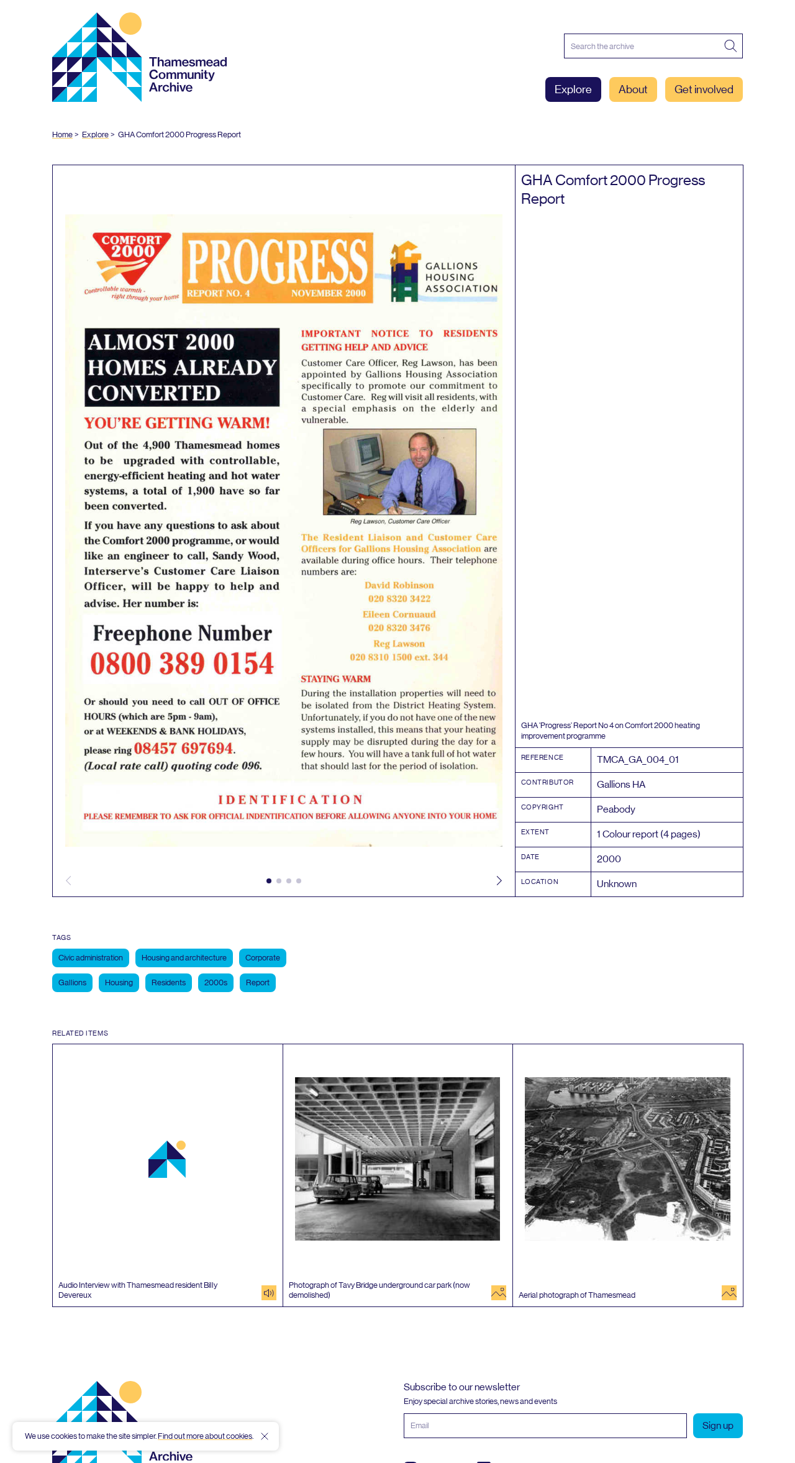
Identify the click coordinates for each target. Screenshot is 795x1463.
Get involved (704, 89)
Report (258, 982)
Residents (169, 982)
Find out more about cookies (205, 1436)
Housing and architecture (184, 957)
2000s (215, 982)
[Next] (499, 881)
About (633, 89)
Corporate (262, 957)
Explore (573, 89)
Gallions (72, 982)
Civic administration (90, 957)
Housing (119, 982)
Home (62, 134)
